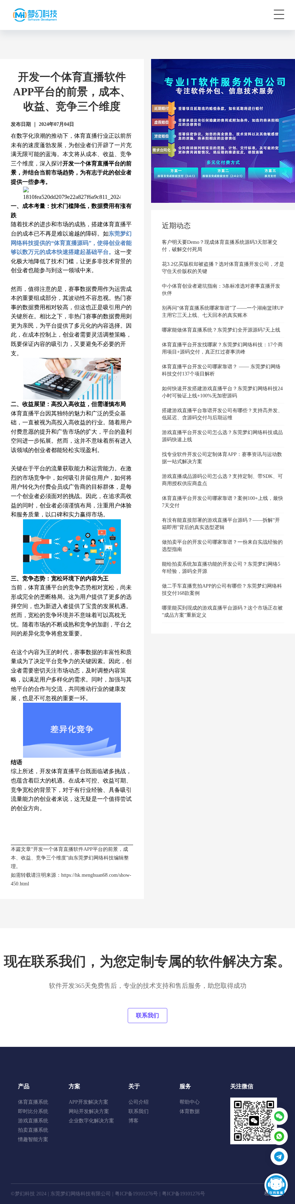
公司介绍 (138, 1102)
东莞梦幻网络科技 (93, 858)
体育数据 (190, 1111)
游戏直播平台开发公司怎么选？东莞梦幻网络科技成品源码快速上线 (222, 436)
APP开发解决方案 (88, 1102)
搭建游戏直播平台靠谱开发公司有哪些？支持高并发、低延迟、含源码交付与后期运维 (222, 414)
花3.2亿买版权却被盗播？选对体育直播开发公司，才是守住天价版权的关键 (223, 267)
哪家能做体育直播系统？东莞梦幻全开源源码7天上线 (221, 330)
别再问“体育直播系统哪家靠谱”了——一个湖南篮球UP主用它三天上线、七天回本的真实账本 (222, 311)
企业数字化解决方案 (91, 1120)
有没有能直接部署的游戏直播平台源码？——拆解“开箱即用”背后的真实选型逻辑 (221, 523)
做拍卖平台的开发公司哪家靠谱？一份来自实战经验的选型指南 (222, 545)
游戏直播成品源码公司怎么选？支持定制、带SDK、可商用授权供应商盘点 (222, 480)
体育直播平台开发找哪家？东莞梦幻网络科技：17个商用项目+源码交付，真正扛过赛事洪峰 (222, 348)
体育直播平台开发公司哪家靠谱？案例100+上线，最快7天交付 (222, 502)
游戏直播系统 (33, 1120)
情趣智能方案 (33, 1139)
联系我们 (147, 1015)
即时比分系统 (33, 1111)
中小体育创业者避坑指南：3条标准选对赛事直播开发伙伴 (221, 289)
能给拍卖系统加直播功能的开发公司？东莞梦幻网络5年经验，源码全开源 (221, 567)
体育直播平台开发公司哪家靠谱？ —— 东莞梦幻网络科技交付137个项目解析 (221, 370)
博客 (133, 1120)
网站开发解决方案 (89, 1111)
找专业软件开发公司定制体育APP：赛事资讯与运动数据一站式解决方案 (222, 458)
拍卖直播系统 (33, 1130)
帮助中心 (190, 1102)
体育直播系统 (33, 1102)
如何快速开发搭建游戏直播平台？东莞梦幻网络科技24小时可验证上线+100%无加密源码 (222, 392)
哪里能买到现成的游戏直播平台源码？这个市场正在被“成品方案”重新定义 (222, 611)
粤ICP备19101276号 (136, 1193)
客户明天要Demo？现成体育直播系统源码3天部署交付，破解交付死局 (219, 246)
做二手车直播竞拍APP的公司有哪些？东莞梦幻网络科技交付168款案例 (222, 589)
